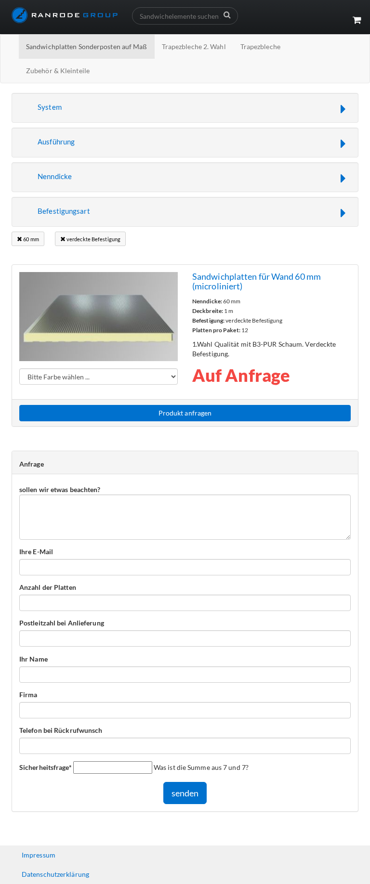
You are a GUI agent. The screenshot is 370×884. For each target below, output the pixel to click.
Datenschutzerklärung (55, 874)
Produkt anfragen (185, 413)
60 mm (30, 239)
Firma (28, 694)
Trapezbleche (260, 46)
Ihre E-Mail (36, 551)
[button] (185, 107)
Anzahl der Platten (47, 587)
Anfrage (31, 464)
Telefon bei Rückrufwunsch (61, 730)
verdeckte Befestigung (93, 239)
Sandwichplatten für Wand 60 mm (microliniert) (256, 281)
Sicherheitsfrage (45, 767)
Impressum (38, 855)
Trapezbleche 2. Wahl (194, 46)
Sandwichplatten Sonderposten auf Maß (86, 46)
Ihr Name (33, 659)
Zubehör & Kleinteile (58, 70)
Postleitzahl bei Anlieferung (61, 623)
